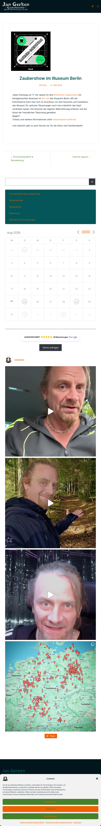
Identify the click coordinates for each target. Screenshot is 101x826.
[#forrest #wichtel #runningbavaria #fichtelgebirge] (50, 503)
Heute (86, 232)
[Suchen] (92, 182)
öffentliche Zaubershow (65, 95)
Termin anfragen (50, 347)
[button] (97, 778)
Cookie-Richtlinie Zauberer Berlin (32, 822)
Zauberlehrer (15, 207)
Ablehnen (50, 809)
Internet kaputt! (80, 156)
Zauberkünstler (16, 200)
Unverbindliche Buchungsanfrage (25, 194)
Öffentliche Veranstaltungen (22, 219)
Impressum (77, 822)
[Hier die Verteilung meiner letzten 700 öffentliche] (50, 686)
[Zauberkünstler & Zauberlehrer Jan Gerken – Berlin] (17, 6)
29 (76, 302)
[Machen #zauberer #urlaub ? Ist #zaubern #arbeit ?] (50, 411)
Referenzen (14, 213)
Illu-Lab (45, 98)
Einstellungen (50, 816)
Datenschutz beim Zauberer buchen (59, 822)
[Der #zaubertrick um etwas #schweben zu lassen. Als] (50, 595)
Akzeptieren (50, 802)
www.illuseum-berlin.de (64, 119)
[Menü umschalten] (98, 6)
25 (24, 302)
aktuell (43, 85)
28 (24, 250)
